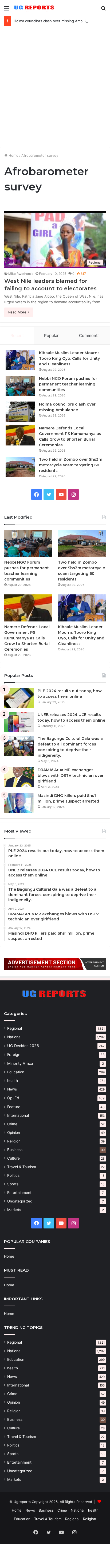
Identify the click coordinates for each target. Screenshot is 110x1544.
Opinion (13, 1132)
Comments (89, 335)
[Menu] (6, 10)
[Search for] (103, 10)
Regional (14, 1028)
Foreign (13, 1054)
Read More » (18, 312)
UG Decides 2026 (23, 1045)
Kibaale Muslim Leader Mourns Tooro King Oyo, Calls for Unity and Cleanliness (69, 358)
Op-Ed (13, 1098)
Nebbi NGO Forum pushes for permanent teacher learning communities (68, 384)
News (12, 1089)
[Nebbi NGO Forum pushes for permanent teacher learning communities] (20, 386)
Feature (13, 1106)
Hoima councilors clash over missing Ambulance (53, 21)
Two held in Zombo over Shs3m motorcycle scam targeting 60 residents (70, 465)
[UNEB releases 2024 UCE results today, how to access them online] (19, 722)
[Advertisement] (55, 86)
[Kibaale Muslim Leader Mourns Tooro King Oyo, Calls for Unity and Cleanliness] (20, 360)
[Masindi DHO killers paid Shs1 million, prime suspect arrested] (19, 803)
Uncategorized (19, 1201)
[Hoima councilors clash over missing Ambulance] (20, 412)
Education (15, 1072)
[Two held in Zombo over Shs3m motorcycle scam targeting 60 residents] (20, 467)
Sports (12, 1184)
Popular (51, 335)
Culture (13, 1158)
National (14, 1037)
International (18, 1115)
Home (12, 155)
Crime (12, 1124)
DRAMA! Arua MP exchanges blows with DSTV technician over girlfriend (71, 775)
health (12, 1080)
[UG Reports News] (34, 8)
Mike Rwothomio (20, 274)
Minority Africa (20, 1063)
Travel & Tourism (21, 1167)
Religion (14, 1141)
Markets (14, 1210)
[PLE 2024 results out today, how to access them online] (19, 698)
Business (14, 1150)
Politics (13, 1175)
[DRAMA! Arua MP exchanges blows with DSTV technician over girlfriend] (19, 777)
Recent (17, 335)
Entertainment (19, 1192)
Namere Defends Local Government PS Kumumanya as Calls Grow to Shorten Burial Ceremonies (27, 638)
